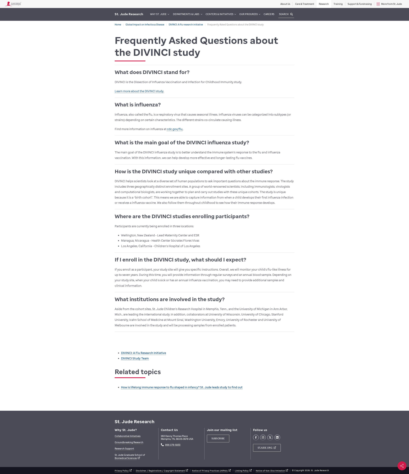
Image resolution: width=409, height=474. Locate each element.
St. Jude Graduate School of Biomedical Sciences (130, 456)
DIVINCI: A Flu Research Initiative (143, 353)
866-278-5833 (172, 445)
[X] (270, 437)
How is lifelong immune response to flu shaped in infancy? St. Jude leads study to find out (182, 387)
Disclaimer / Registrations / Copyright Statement (160, 470)
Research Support (124, 448)
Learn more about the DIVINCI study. (139, 91)
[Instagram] (263, 437)
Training (338, 3)
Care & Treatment (304, 3)
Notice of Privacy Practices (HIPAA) (210, 470)
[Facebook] (256, 437)
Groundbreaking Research (129, 442)
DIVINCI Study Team (135, 358)
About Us (285, 3)
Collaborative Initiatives (127, 436)
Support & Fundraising (360, 3)
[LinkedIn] (277, 437)
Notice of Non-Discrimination (270, 470)
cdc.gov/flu (174, 129)
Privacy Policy (122, 470)
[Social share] (401, 465)
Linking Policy (242, 470)
